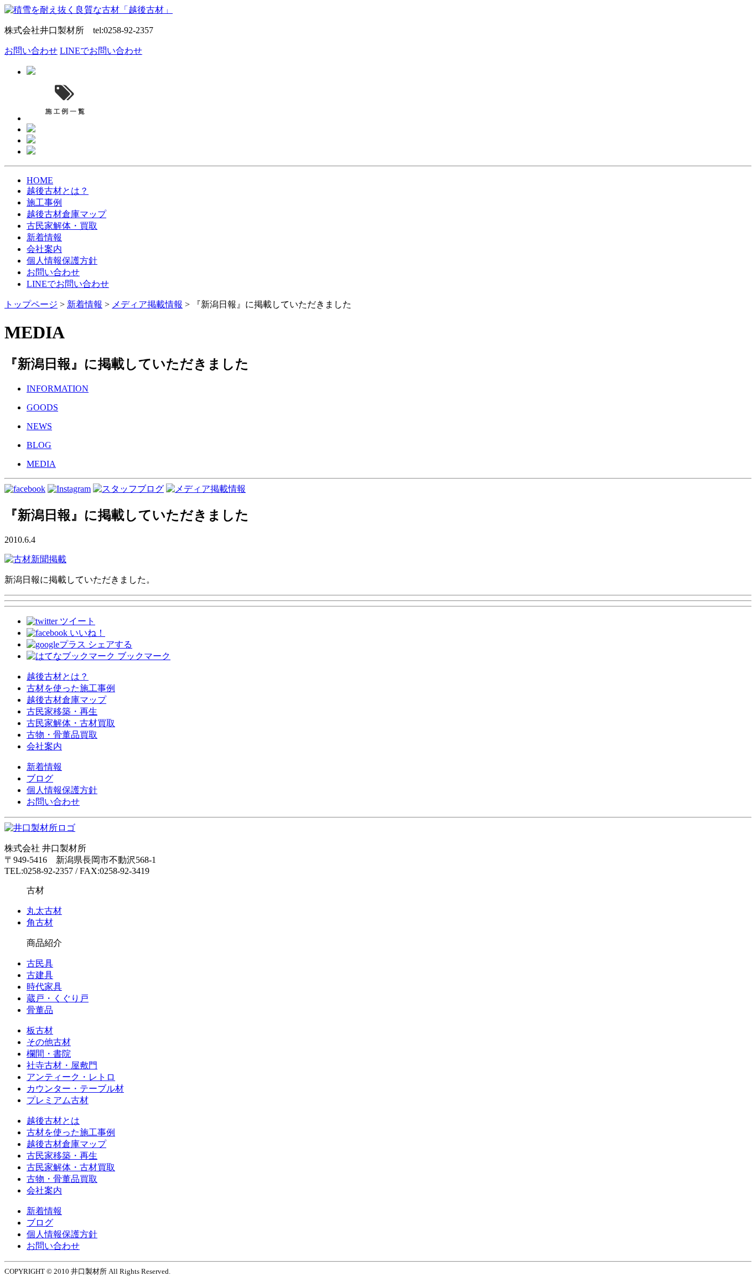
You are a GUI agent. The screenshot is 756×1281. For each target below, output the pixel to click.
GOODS (42, 407)
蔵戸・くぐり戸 (58, 998)
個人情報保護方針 (62, 260)
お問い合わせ (31, 50)
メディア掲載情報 (147, 304)
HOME (40, 180)
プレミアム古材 (58, 1100)
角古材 (40, 922)
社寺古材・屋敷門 (62, 1065)
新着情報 (44, 237)
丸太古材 (44, 910)
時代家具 (44, 986)
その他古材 (49, 1042)
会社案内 (44, 249)
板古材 (40, 1030)
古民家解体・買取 (62, 225)
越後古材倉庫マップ (66, 214)
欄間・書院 (49, 1053)
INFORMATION (58, 388)
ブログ (40, 778)
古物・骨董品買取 (62, 734)
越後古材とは (53, 1120)
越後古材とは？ (58, 191)
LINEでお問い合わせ (101, 50)
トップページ (31, 304)
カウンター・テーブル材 (75, 1088)
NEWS (39, 426)
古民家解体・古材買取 (71, 723)
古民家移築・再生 (62, 711)
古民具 (40, 963)
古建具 (40, 975)
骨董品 (40, 1010)
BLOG (39, 445)
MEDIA (41, 464)
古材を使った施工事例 (71, 688)
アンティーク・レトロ (71, 1077)
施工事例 (44, 202)
